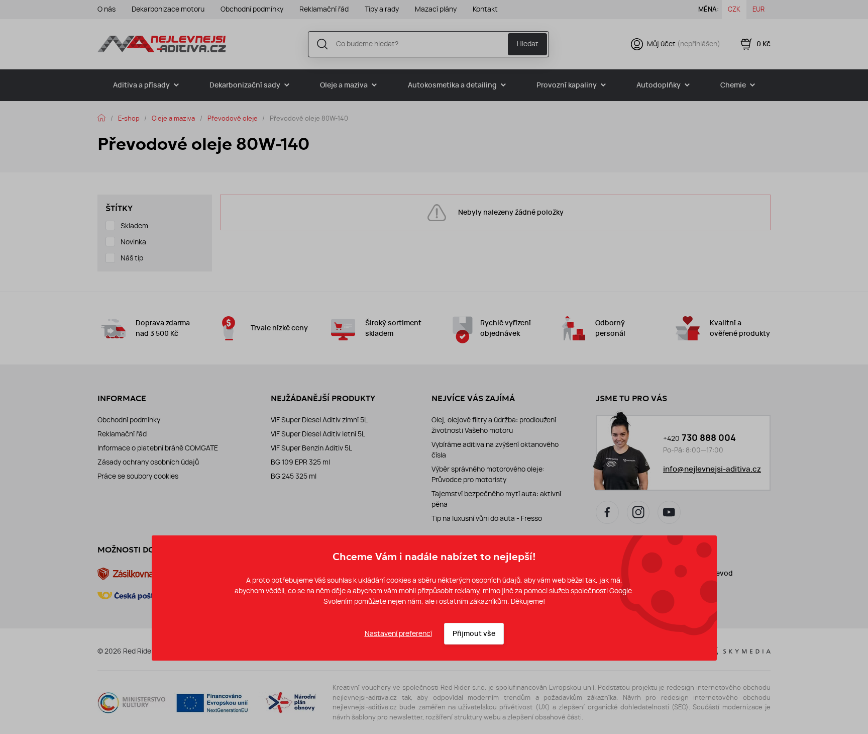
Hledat (527, 44)
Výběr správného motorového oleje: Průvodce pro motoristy (488, 474)
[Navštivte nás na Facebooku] (607, 512)
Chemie (733, 85)
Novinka (133, 242)
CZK (734, 9)
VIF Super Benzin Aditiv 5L (311, 448)
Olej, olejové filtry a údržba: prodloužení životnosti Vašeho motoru (493, 425)
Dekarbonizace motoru (168, 9)
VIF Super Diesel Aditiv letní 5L (318, 434)
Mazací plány (436, 9)
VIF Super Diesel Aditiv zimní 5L (319, 420)
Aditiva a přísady (141, 85)
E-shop (129, 118)
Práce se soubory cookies (137, 476)
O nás (106, 9)
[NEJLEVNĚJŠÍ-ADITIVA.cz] (161, 44)
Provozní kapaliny (566, 85)
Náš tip (132, 258)
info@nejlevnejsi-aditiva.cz (712, 469)
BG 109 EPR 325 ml (300, 462)
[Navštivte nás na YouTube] (669, 512)
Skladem (134, 226)
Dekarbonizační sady (244, 85)
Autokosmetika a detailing (452, 85)
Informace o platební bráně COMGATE (157, 448)
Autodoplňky (658, 85)
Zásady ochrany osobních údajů (148, 462)
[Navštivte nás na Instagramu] (638, 512)
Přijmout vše (474, 633)
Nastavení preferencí (398, 633)
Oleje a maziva (344, 85)
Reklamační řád (324, 9)
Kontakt (485, 9)
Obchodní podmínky (252, 9)
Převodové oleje (232, 118)
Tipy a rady (382, 9)
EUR (758, 9)
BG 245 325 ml (293, 476)
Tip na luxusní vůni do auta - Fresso (486, 518)
